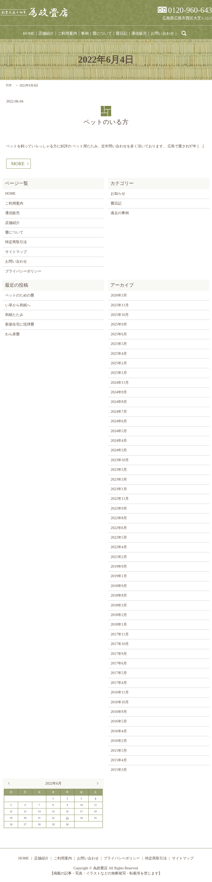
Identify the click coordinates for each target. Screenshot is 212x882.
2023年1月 (119, 489)
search (184, 33)
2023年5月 (119, 470)
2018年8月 (119, 595)
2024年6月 (119, 421)
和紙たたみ (14, 315)
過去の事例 (120, 213)
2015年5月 (119, 751)
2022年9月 (119, 508)
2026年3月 (119, 295)
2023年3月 (119, 479)
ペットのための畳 (19, 295)
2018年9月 (119, 586)
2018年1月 (119, 624)
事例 (85, 33)
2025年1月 (119, 373)
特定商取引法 (16, 242)
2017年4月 (119, 683)
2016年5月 (119, 721)
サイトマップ (16, 252)
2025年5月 (119, 344)
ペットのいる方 (106, 122)
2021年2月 (119, 557)
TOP (9, 85)
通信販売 (139, 33)
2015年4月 (119, 760)
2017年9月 (119, 654)
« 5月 (10, 783)
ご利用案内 (67, 33)
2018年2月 (119, 615)
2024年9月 (119, 392)
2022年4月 (119, 547)
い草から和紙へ (18, 305)
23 (67, 817)
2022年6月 (119, 528)
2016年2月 (119, 741)
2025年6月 (119, 334)
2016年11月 (120, 692)
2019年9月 (119, 566)
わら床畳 (12, 334)
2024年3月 (119, 450)
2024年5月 (119, 431)
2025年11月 (120, 305)
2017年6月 (119, 663)
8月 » (96, 783)
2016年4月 (119, 731)
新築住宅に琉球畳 (19, 324)
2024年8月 (119, 402)
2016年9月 (119, 712)
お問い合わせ (162, 33)
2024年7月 (119, 412)
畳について (102, 33)
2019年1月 (119, 576)
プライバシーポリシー (23, 271)
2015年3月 (119, 770)
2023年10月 (120, 460)
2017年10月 (120, 644)
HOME (28, 33)
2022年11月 (120, 499)
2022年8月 (119, 518)
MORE (18, 163)
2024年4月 (119, 441)
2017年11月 (120, 634)
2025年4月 (119, 354)
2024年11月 (120, 383)
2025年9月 (119, 324)
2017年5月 (119, 673)
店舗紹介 (46, 33)
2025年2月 (119, 363)
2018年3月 (119, 605)
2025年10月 (120, 315)
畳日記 (121, 33)
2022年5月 (119, 537)
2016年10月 (120, 702)
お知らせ (118, 194)
